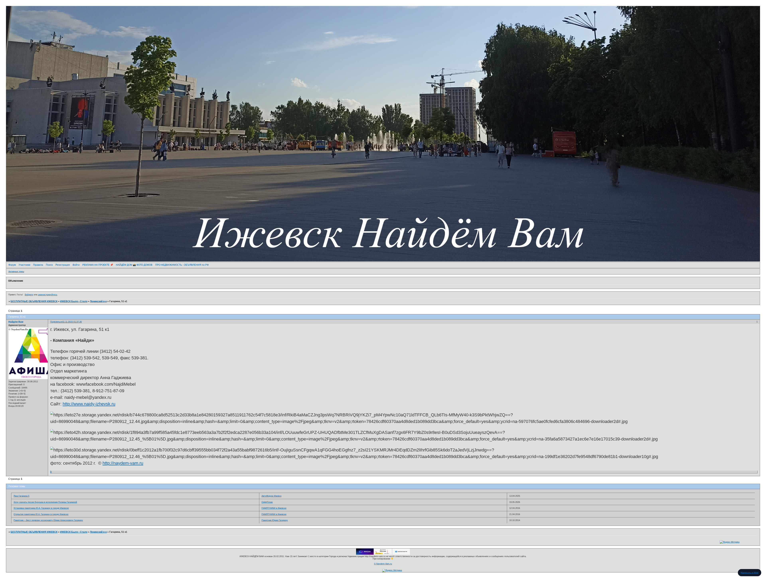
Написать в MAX (749, 572)
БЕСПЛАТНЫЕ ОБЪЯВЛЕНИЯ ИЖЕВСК (34, 301)
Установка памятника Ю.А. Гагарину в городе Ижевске (41, 508)
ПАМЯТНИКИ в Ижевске (274, 508)
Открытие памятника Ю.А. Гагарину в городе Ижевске (41, 514)
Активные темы (16, 271)
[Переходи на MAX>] (365, 554)
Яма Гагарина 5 (21, 496)
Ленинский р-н (98, 301)
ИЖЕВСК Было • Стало (73, 301)
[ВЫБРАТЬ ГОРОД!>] (383, 554)
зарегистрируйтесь (47, 294)
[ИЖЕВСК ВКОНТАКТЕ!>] (401, 554)
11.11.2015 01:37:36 (72, 321)
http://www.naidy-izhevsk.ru (89, 403)
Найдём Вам (15, 321)
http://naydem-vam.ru (123, 463)
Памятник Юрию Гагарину (275, 520)
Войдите (29, 294)
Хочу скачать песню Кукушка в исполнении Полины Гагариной (45, 502)
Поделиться (56, 321)
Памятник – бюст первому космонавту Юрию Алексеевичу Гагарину (48, 520)
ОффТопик (267, 502)
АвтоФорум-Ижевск (271, 496)
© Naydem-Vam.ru (383, 563)
